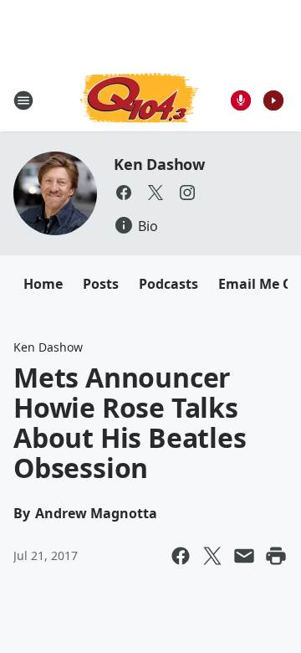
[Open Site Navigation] (23, 100)
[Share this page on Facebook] (180, 556)
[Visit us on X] (155, 193)
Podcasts (168, 284)
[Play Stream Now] (273, 100)
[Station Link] (139, 100)
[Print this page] (276, 556)
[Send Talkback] (241, 100)
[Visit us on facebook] (124, 193)
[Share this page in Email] (244, 556)
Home (43, 284)
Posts (101, 284)
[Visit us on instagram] (187, 193)
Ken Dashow (159, 164)
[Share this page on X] (212, 556)
